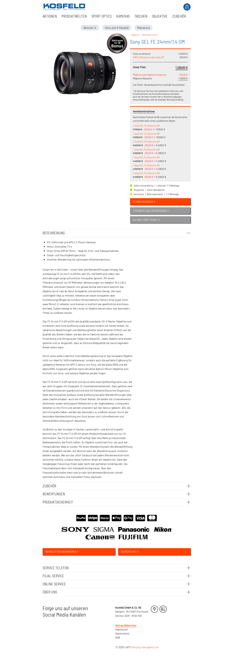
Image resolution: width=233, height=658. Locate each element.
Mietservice (143, 27)
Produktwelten (74, 16)
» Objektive (134, 34)
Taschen (140, 16)
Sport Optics (101, 16)
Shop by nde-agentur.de (145, 647)
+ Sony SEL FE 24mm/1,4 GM (146, 125)
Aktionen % (89, 27)
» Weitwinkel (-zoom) (149, 34)
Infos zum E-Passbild (117, 27)
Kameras (123, 16)
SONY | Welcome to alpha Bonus (148, 57)
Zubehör (179, 16)
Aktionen (50, 16)
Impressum (121, 629)
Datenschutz (122, 633)
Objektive (160, 16)
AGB (117, 637)
